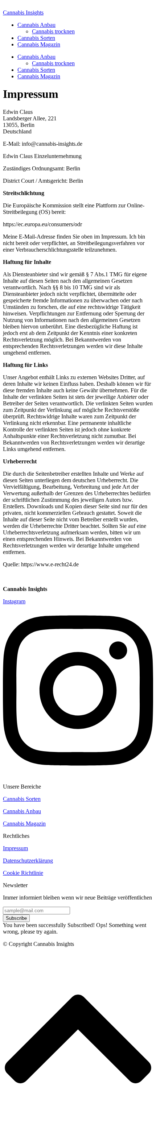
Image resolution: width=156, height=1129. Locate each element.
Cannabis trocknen (53, 31)
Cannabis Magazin (38, 44)
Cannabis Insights (23, 12)
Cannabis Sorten (36, 38)
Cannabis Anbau (36, 25)
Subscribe (16, 918)
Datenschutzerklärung (28, 860)
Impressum (15, 848)
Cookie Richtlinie (23, 873)
